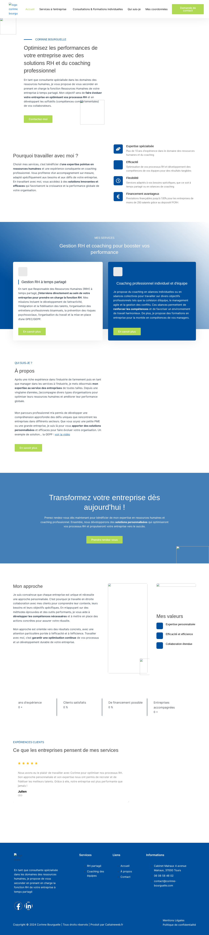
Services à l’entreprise (52, 9)
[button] (53, 9)
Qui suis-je (134, 9)
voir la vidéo (62, 434)
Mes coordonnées (156, 9)
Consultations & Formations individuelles (98, 9)
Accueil (29, 9)
